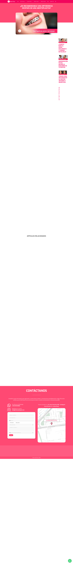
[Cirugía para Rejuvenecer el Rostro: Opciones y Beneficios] (63, 70)
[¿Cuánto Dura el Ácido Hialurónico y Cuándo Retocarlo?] (63, 38)
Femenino (12, 422)
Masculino (18, 422)
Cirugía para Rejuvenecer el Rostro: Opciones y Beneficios (63, 79)
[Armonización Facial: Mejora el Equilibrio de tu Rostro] (63, 55)
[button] (55, 1)
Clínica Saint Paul (35, 457)
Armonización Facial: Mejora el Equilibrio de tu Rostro (63, 64)
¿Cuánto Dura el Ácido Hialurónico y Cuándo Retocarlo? (63, 48)
